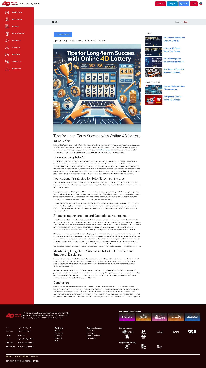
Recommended (152, 82)
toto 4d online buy (104, 150)
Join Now (160, 4)
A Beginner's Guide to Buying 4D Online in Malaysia (172, 98)
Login (194, 4)
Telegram (172, 4)
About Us (58, 331)
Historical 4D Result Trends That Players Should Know (171, 50)
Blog (56, 340)
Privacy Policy (92, 338)
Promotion (58, 336)
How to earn (91, 333)
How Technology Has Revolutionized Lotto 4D (173, 60)
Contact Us (58, 338)
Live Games (59, 333)
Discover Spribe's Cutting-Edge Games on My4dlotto (174, 88)
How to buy (91, 331)
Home (177, 22)
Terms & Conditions (93, 336)
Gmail (185, 4)
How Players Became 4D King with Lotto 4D (174, 39)
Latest (148, 33)
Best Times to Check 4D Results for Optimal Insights (173, 71)
